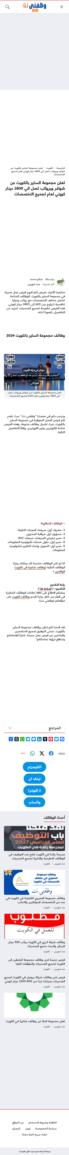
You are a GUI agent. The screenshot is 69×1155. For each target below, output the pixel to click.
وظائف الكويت (21, 596)
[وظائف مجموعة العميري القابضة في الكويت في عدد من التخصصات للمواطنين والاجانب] (34, 890)
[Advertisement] (34, 51)
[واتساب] (32, 753)
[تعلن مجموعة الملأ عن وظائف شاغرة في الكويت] (34, 1011)
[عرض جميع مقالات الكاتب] (61, 282)
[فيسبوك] (51, 753)
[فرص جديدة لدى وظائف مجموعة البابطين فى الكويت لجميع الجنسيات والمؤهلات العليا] (34, 964)
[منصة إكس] (41, 753)
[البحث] (7, 6)
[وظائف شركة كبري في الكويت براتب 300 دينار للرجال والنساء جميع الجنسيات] (34, 934)
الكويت (49, 168)
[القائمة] (61, 6)
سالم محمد (36, 279)
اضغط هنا (46, 588)
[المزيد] (23, 753)
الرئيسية (60, 168)
